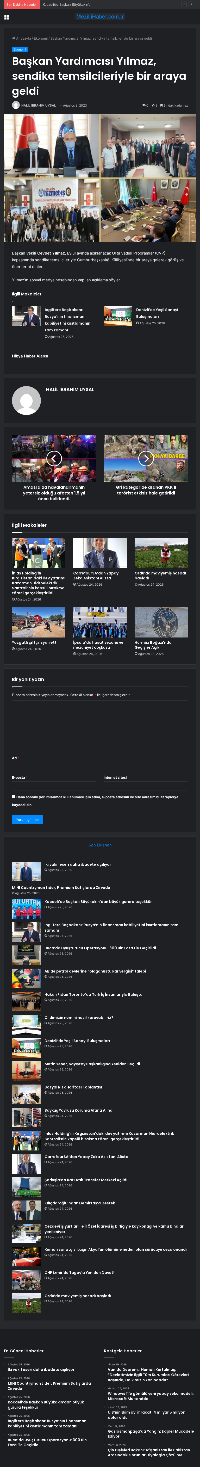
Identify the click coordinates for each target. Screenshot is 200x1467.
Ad (15, 758)
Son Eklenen (100, 845)
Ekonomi (41, 38)
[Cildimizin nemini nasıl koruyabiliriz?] (26, 1025)
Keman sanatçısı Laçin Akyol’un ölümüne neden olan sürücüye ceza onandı (116, 1249)
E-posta (20, 777)
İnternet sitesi (115, 777)
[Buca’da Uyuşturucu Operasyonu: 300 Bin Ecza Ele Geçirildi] (26, 955)
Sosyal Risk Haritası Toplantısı (73, 1087)
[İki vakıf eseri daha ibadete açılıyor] (26, 871)
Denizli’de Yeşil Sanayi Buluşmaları (77, 1040)
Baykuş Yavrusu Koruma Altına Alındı (79, 1110)
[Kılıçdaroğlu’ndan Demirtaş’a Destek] (26, 1210)
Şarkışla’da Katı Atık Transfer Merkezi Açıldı (86, 1180)
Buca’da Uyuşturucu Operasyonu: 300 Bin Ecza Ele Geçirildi (100, 948)
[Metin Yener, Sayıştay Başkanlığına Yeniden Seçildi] (26, 1071)
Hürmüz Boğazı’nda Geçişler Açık (153, 645)
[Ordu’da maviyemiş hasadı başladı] (161, 553)
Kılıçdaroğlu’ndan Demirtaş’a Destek (80, 1203)
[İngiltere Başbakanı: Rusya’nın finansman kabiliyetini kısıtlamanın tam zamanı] (26, 316)
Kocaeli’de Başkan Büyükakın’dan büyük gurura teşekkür (88, 4)
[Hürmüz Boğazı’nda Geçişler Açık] (161, 622)
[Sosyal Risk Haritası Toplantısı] (26, 1094)
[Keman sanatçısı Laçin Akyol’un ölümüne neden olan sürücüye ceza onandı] (26, 1256)
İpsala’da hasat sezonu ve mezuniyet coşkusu (98, 645)
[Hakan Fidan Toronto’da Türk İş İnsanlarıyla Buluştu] (26, 1001)
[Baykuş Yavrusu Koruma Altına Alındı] (26, 1117)
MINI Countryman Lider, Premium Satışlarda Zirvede (61, 887)
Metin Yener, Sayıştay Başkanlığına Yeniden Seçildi (92, 1064)
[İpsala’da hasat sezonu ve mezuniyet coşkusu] (100, 622)
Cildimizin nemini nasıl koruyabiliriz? (79, 1017)
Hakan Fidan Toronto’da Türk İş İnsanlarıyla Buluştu (93, 994)
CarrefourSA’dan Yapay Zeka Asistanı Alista (95, 576)
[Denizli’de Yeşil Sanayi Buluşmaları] (118, 316)
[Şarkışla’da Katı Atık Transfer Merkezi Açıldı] (26, 1187)
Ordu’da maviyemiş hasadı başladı (160, 576)
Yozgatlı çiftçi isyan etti (35, 642)
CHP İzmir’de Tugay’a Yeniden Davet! (79, 1272)
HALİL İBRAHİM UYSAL (38, 105)
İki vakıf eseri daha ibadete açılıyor (78, 864)
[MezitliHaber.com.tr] (100, 16)
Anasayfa (23, 38)
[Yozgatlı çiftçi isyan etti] (38, 622)
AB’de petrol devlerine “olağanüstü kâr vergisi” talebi (95, 971)
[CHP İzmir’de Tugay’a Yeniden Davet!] (26, 1280)
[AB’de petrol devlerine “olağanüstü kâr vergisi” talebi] (26, 978)
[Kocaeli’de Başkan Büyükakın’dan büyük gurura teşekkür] (26, 909)
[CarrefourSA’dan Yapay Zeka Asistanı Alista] (100, 553)
